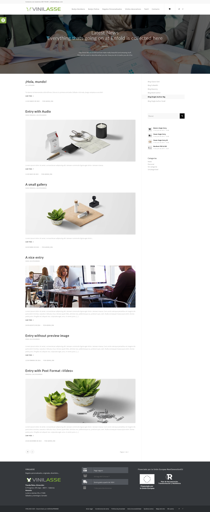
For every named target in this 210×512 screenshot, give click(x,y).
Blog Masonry (153, 89)
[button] (3, 20)
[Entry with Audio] (80, 141)
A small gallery (36, 184)
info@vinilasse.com (56, 2)
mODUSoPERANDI (53, 509)
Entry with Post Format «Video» (49, 370)
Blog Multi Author (154, 93)
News (27, 115)
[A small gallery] (80, 213)
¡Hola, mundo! (36, 81)
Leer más (28, 96)
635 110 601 (45, 2)
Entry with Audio (38, 111)
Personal (33, 115)
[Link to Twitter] (179, 9)
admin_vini (49, 101)
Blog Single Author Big (156, 97)
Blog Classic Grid (153, 82)
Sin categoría (30, 85)
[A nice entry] (80, 286)
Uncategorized (41, 115)
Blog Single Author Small (156, 101)
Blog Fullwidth (153, 85)
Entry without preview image (47, 335)
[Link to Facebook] (183, 9)
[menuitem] (78, 9)
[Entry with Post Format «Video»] (80, 401)
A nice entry (34, 257)
